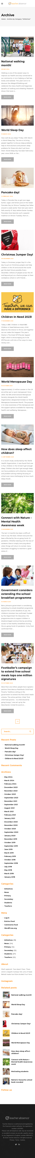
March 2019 (9, 853)
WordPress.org (10, 928)
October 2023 (10, 794)
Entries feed (9, 921)
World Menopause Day (16, 381)
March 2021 (9, 811)
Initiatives (8, 889)
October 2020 (10, 829)
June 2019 (8, 849)
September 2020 (11, 832)
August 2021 (9, 808)
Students (8, 903)
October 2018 (9, 860)
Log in (6, 918)
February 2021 (10, 815)
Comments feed (11, 925)
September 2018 (11, 863)
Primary (7, 896)
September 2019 (11, 846)
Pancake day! (10, 192)
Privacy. (12, 1140)
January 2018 (9, 877)
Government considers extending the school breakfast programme (16, 594)
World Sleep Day (12, 130)
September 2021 (11, 805)
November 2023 (10, 791)
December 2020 (11, 822)
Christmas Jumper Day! (17, 254)
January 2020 (9, 836)
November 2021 (10, 801)
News (6, 892)
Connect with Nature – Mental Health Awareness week (16, 521)
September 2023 (11, 798)
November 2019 (10, 839)
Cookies (22, 1140)
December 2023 (11, 787)
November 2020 (11, 825)
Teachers (8, 906)
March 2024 (9, 780)
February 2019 (10, 856)
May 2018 (8, 870)
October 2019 (9, 843)
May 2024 (8, 777)
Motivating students (19, 1071)
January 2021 (9, 818)
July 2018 (8, 867)
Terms (17, 1140)
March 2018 (9, 874)
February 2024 (10, 784)
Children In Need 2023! (16, 316)
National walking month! (15, 745)
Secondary (8, 899)
